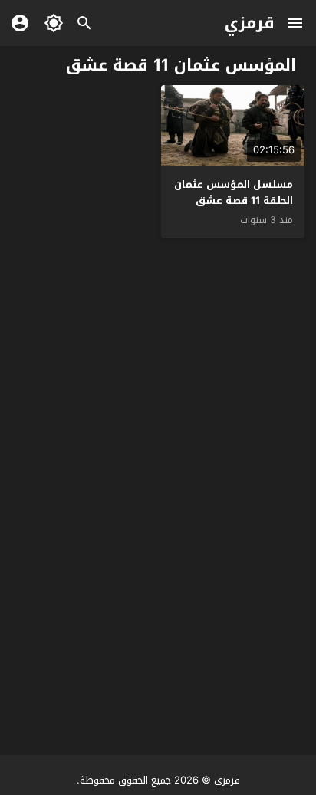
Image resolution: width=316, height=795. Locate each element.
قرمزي (250, 23)
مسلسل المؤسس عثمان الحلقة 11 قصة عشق (233, 192)
